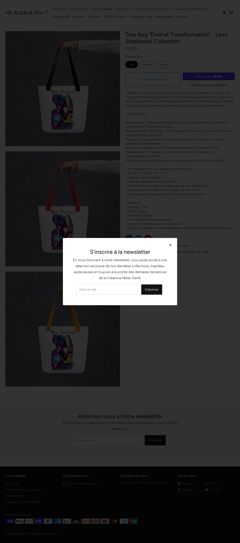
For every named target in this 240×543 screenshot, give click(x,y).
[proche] (170, 245)
